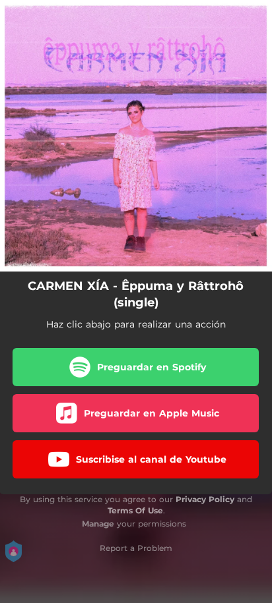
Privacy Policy (205, 499)
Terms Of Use (135, 510)
